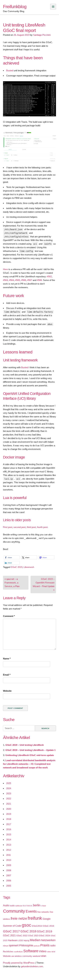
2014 (8, 839)
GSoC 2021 (9, 935)
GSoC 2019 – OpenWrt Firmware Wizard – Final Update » (43, 584)
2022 (8, 798)
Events (31, 911)
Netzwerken (48, 940)
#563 (5, 280)
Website (7, 691)
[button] (12, 557)
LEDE (20, 940)
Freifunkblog (14, 6)
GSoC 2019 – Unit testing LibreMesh (24, 745)
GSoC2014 (37, 926)
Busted (9, 70)
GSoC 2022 (22, 935)
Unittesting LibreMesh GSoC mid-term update (29, 755)
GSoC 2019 (16, 567)
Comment (9, 616)
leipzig (26, 940)
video (49, 952)
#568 (39, 280)
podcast (37, 946)
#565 (17, 280)
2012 (8, 850)
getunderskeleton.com (32, 966)
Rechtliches (8, 951)
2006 (8, 880)
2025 (8, 783)
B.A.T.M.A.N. (27, 906)
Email (6, 674)
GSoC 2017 (11, 931)
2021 (8, 803)
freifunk (35, 918)
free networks (43, 912)
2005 (8, 885)
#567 (29, 280)
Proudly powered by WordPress (18, 962)
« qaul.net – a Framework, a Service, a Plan (12, 583)
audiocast (18, 906)
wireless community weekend (27, 956)
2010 (8, 860)
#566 (23, 280)
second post (19, 527)
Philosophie (26, 945)
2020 (8, 809)
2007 (8, 875)
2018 (8, 819)
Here (5, 269)
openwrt (13, 945)
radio (53, 945)
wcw (53, 952)
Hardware (13, 940)
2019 (8, 814)
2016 (8, 829)
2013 (8, 844)
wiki (12, 956)
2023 (8, 793)
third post (31, 527)
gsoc (26, 925)
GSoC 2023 (33, 935)
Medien (35, 940)
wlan (43, 956)
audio (12, 905)
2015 (8, 834)
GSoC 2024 (44, 935)
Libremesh (29, 567)
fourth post (42, 527)
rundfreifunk (18, 952)
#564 (11, 280)
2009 (8, 865)
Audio (6, 905)
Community (14, 911)
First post (7, 527)
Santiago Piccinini (42, 35)
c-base (43, 906)
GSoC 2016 (48, 926)
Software (30, 951)
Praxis (44, 945)
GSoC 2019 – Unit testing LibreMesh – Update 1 (30, 750)
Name (7, 658)
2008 (8, 870)
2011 (8, 855)
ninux (5, 945)
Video (42, 951)
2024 (8, 788)
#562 (49, 276)
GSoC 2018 (28, 931)
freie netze (19, 918)
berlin (36, 905)
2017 (8, 824)
